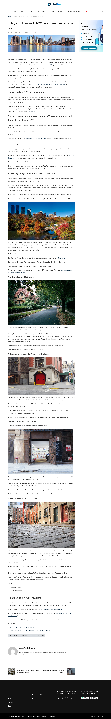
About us (10, 691)
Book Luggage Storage (74, 11)
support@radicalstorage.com (66, 698)
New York (41, 635)
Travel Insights (56, 11)
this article (32, 111)
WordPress (51, 716)
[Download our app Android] (85, 698)
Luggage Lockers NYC (28, 635)
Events (31, 11)
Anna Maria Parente (14, 32)
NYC (51, 65)
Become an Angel (37, 691)
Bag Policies (42, 11)
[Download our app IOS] (94, 698)
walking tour (60, 258)
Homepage (13, 11)
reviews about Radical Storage (36, 138)
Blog (9, 706)
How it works (12, 695)
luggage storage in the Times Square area (51, 85)
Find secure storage (89, 48)
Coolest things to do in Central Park (22, 628)
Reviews (10, 702)
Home (9, 16)
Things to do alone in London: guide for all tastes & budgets (30, 630)
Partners (35, 698)
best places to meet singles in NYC (51, 609)
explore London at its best (49, 620)
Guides (22, 11)
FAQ (9, 698)
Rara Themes (36, 716)
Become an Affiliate (38, 695)
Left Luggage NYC (14, 635)
